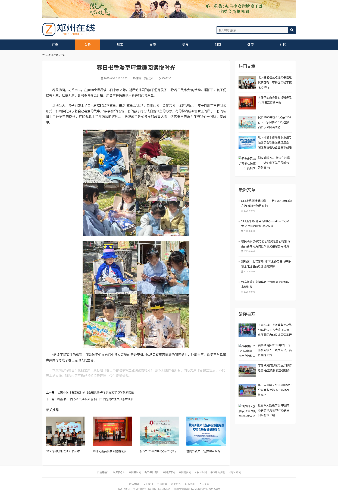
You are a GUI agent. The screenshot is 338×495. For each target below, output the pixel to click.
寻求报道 (162, 483)
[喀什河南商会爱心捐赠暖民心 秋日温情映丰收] (112, 431)
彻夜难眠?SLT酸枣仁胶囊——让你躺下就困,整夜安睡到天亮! (274, 162)
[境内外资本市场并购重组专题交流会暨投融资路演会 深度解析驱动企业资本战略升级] (206, 431)
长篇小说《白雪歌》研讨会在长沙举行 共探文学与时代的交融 (95, 392)
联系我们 (190, 483)
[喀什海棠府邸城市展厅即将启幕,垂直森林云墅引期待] (247, 370)
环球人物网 (235, 472)
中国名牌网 (135, 472)
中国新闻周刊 (217, 472)
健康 (250, 45)
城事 (120, 45)
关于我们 (148, 483)
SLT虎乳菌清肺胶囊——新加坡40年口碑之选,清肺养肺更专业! (266, 203)
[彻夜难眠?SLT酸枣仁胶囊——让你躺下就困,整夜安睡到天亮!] (247, 163)
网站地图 (134, 483)
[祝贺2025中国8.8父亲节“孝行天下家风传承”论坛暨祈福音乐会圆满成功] (159, 431)
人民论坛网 (201, 472)
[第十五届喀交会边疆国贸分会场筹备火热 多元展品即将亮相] (247, 390)
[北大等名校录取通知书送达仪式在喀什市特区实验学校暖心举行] (65, 431)
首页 (55, 45)
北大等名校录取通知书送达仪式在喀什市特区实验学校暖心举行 (275, 82)
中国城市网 (169, 472)
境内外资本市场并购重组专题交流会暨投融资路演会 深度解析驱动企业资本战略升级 (275, 143)
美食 (185, 45)
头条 (87, 45)
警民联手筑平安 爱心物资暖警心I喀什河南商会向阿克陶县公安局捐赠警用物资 (265, 244)
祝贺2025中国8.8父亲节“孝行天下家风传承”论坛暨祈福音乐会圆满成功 (275, 122)
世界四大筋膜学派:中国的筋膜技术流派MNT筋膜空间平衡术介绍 (274, 410)
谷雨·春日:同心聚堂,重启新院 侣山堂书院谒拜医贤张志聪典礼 (95, 399)
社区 (283, 45)
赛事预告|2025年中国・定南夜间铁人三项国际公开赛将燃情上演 (275, 350)
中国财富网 (185, 472)
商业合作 (176, 483)
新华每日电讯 (152, 472)
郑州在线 (68, 29)
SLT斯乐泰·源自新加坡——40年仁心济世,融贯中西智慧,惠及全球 (265, 224)
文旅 (152, 45)
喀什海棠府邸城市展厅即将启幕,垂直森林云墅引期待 (275, 368)
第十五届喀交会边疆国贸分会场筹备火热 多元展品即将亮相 (275, 390)
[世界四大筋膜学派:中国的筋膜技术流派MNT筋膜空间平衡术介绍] (247, 410)
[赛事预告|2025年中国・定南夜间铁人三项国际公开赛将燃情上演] (247, 350)
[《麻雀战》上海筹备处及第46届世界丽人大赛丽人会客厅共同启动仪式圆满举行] (247, 330)
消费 (218, 45)
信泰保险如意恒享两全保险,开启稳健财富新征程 (265, 284)
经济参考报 (119, 472)
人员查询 (204, 483)
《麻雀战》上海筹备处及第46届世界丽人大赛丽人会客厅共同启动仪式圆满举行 (275, 329)
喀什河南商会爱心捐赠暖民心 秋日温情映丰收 (121, 451)
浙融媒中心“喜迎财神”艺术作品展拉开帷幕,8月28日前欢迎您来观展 (266, 264)
